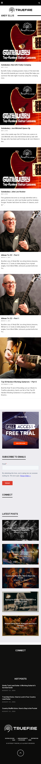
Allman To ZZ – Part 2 (10, 255)
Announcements (23, 738)
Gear (13, 740)
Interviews (21, 740)
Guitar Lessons (9, 738)
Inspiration (34, 738)
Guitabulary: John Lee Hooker (13, 192)
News (29, 740)
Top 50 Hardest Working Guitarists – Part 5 (19, 382)
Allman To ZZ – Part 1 (10, 318)
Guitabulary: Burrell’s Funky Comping (16, 65)
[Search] (39, 2)
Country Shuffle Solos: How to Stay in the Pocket (19, 708)
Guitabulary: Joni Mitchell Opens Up (15, 128)
